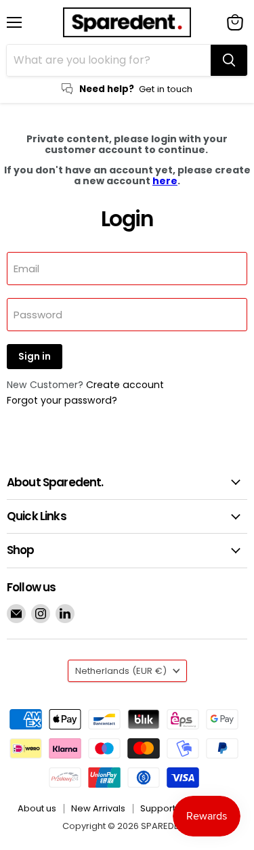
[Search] (229, 60)
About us (37, 808)
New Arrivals (98, 808)
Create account (125, 384)
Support (157, 808)
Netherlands (121, 670)
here (164, 181)
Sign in (34, 356)
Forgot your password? (62, 400)
